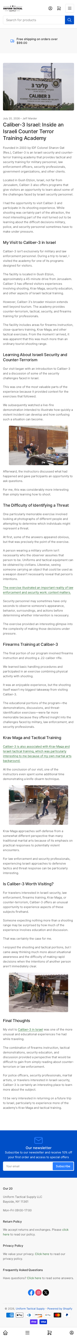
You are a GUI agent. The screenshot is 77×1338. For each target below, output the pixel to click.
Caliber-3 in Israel (30, 1029)
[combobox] (38, 20)
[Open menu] (69, 8)
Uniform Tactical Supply (30, 1308)
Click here (42, 1254)
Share (12, 1118)
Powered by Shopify (59, 1308)
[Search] (69, 20)
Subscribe (63, 1166)
